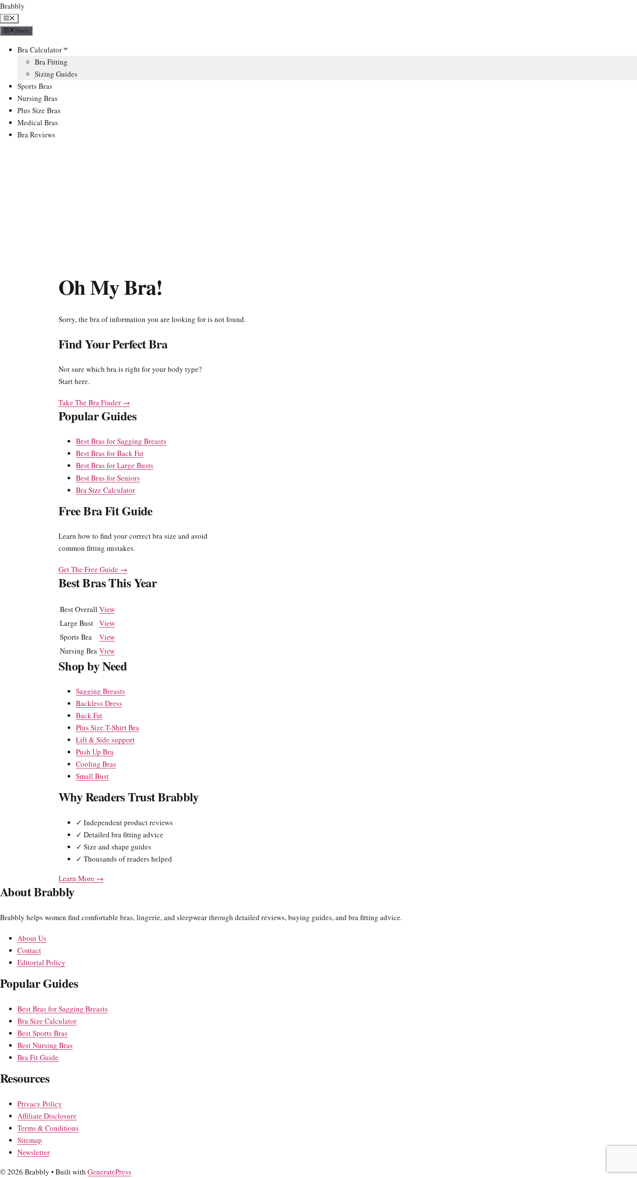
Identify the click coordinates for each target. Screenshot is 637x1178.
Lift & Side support (105, 740)
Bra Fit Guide (37, 1057)
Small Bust (92, 776)
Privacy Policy (39, 1104)
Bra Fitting (51, 62)
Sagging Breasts (100, 691)
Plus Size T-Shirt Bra (107, 727)
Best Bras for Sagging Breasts (121, 441)
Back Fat (89, 715)
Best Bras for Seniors (108, 478)
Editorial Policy (41, 962)
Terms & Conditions (48, 1128)
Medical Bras (37, 122)
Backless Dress (99, 703)
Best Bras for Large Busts (114, 465)
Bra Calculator (39, 50)
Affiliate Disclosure (47, 1116)
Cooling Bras (96, 764)
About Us (31, 938)
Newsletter (33, 1152)
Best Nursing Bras (45, 1045)
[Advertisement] (318, 209)
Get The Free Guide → (92, 569)
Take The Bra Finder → (94, 402)
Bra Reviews (36, 135)
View (107, 609)
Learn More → (81, 878)
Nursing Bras (37, 98)
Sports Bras (34, 86)
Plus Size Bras (39, 110)
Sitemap (29, 1140)
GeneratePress (109, 1172)
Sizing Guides (56, 74)
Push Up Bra (95, 752)
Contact (29, 950)
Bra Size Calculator (105, 490)
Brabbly (12, 6)
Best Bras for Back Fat (109, 453)
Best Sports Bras (42, 1033)
